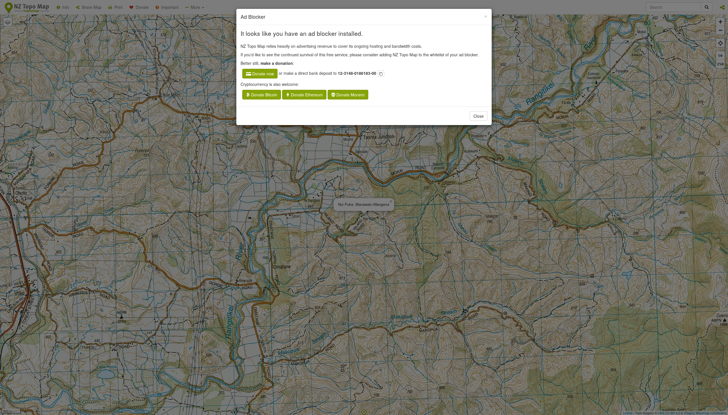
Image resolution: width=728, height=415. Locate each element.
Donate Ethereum (306, 94)
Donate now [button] (262, 73)
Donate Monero (350, 94)
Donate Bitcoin (263, 94)
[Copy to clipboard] (380, 73)
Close (478, 116)
